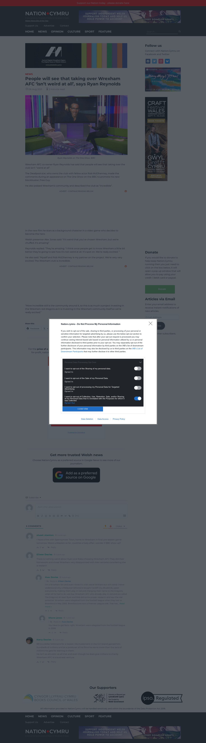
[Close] (151, 324)
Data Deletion (87, 419)
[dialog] (103, 371)
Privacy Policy (119, 419)
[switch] (137, 368)
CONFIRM (83, 409)
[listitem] (103, 362)
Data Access (103, 419)
